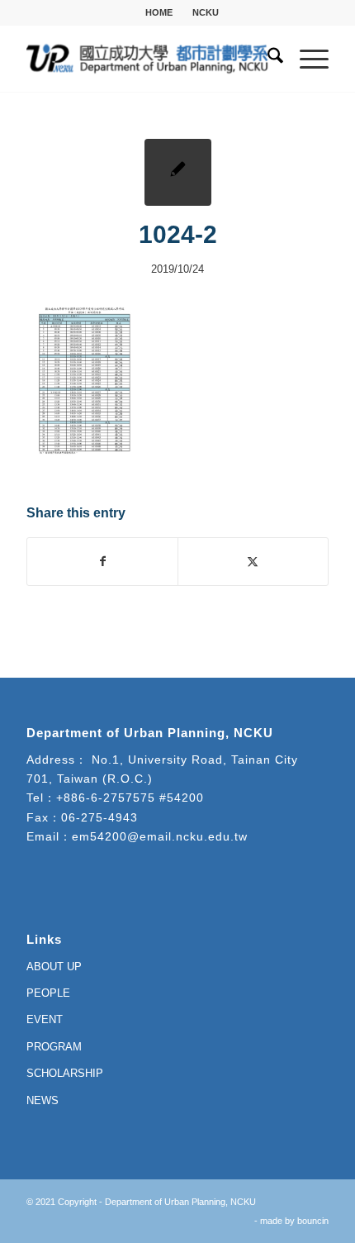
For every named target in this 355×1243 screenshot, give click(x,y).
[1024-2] (177, 172)
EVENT (44, 1019)
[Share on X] (253, 561)
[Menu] (306, 59)
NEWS (42, 1100)
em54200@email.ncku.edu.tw (160, 836)
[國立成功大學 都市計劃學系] (146, 59)
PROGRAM (54, 1047)
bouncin (313, 1221)
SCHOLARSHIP (64, 1073)
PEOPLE (48, 993)
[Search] (267, 59)
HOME (159, 12)
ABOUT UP (54, 966)
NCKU (205, 12)
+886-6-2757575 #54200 (130, 797)
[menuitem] (159, 12)
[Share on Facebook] (102, 561)
